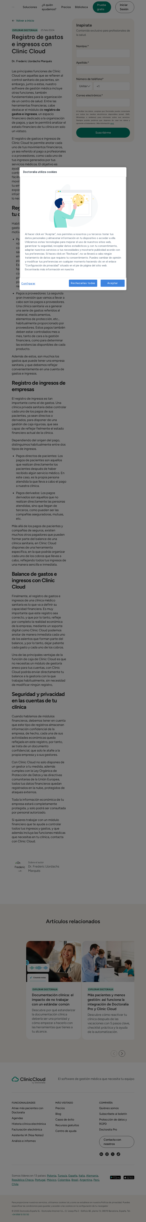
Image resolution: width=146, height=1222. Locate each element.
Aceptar (112, 283)
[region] (73, 228)
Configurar (28, 283)
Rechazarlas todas (83, 283)
